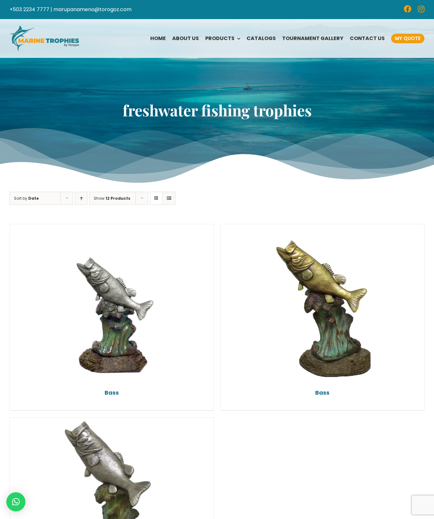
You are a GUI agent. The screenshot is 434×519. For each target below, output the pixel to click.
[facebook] (407, 9)
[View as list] (169, 198)
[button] (15, 501)
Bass (112, 393)
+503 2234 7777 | (31, 9)
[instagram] (421, 9)
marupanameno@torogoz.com (92, 9)
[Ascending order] (81, 198)
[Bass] (112, 303)
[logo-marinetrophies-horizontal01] (44, 27)
